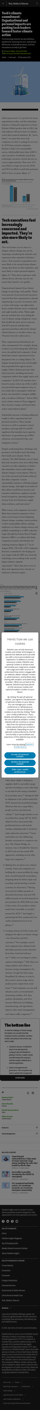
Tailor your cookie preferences (20, 770)
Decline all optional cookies (20, 763)
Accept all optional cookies (20, 755)
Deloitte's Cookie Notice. (24, 745)
